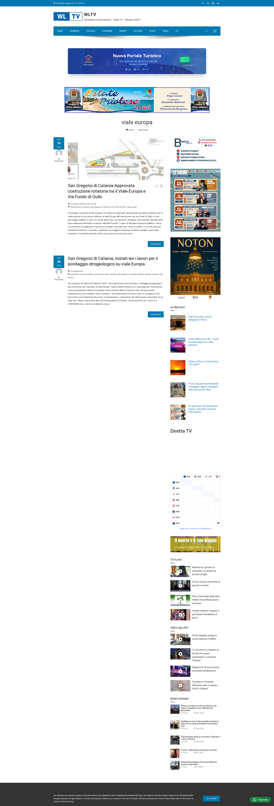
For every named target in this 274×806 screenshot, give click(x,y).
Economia (74, 204)
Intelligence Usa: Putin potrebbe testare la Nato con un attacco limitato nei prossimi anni (199, 723)
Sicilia (93, 204)
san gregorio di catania (99, 207)
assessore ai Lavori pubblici (82, 274)
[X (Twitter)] (208, 3)
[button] (260, 800)
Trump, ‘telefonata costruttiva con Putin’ (199, 750)
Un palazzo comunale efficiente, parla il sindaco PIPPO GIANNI (205, 685)
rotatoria (85, 207)
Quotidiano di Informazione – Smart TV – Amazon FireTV (112, 19)
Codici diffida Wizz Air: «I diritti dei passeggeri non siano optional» (203, 342)
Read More (156, 244)
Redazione (59, 161)
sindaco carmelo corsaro (147, 274)
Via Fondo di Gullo (118, 207)
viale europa (131, 207)
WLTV (90, 14)
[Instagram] (212, 3)
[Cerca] (206, 31)
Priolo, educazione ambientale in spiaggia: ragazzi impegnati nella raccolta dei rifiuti (203, 386)
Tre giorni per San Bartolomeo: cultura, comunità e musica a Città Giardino (203, 409)
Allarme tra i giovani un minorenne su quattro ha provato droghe (204, 571)
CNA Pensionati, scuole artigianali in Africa (200, 318)
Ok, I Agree (211, 798)
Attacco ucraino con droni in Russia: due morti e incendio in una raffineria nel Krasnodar (199, 708)
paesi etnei (99, 274)
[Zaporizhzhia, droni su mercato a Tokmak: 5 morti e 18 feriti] (175, 740)
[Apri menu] (215, 31)
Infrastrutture (84, 204)
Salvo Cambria (110, 274)
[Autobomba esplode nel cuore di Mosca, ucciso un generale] (175, 765)
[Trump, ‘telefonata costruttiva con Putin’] (175, 753)
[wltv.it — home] (68, 16)
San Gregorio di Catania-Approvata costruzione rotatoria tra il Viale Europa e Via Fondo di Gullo (107, 191)
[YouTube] (217, 3)
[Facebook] (203, 3)
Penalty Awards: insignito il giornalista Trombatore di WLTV (205, 614)
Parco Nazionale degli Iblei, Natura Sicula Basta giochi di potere (206, 600)
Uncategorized (76, 271)
